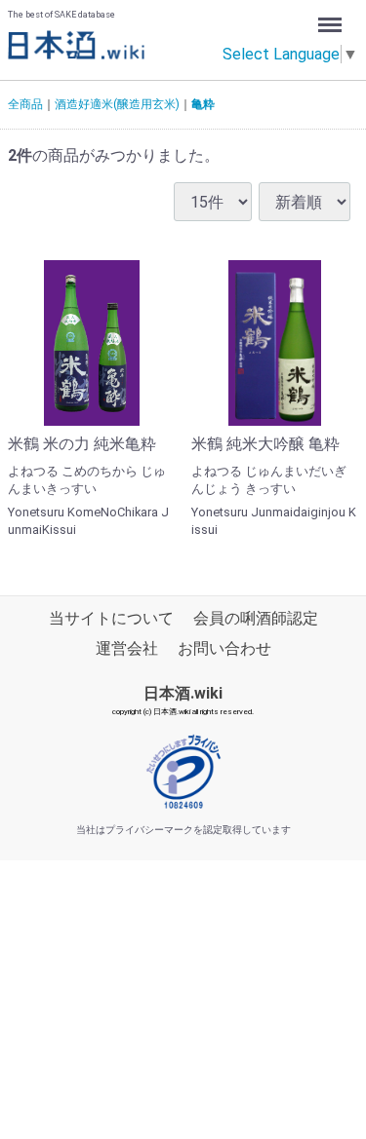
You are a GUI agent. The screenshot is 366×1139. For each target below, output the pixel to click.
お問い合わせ (224, 648)
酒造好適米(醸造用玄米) (117, 104)
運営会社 (127, 648)
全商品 (25, 104)
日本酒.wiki (183, 693)
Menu (332, 18)
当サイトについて (111, 618)
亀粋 (203, 104)
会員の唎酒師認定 (255, 618)
